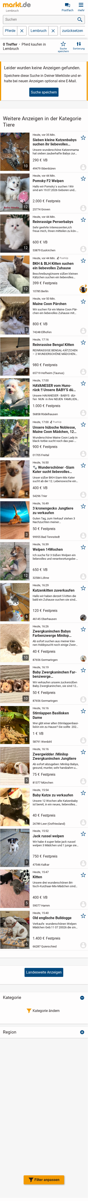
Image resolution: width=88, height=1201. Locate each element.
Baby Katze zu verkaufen (53, 795)
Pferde (10, 31)
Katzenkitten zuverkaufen (53, 590)
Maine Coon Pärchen (49, 304)
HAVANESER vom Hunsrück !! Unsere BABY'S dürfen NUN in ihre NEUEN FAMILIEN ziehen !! (54, 387)
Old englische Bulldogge (52, 918)
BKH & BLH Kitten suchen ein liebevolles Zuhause (53, 265)
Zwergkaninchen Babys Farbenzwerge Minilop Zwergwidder (52, 633)
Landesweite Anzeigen (44, 972)
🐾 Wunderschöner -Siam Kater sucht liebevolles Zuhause (53, 469)
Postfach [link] (67, 10)
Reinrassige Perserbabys (53, 222)
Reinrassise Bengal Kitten (53, 345)
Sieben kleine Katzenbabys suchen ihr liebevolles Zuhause (55, 142)
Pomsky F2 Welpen (48, 181)
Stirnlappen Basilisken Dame (51, 715)
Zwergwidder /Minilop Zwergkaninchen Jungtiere (54, 756)
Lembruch (39, 31)
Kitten (37, 877)
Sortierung (79, 48)
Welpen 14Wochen (48, 549)
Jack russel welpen (48, 836)
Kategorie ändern (46, 1011)
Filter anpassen (46, 1180)
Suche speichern (63, 50)
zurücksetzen (72, 31)
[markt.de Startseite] (17, 4)
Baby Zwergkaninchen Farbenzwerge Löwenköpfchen (55, 674)
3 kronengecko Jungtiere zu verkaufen (53, 510)
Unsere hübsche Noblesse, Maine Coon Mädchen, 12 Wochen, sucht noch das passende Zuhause (54, 429)
